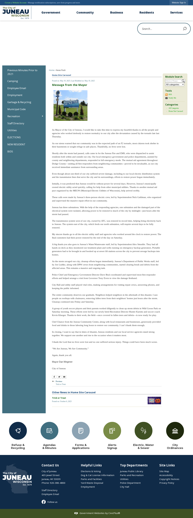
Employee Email (16, 88)
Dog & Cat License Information (97, 475)
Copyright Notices (169, 479)
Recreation (13, 116)
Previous (58, 382)
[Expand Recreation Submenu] (43, 116)
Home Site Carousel (176, 111)
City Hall (124, 486)
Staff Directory (15, 123)
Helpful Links (91, 465)
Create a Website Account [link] (15, 3)
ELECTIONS (14, 137)
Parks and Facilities (91, 479)
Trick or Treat (59, 398)
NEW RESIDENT (16, 144)
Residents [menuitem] (146, 12)
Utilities (12, 130)
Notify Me (172, 98)
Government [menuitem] (50, 12)
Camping (12, 81)
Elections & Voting (91, 471)
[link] (178, 2)
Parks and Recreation (132, 475)
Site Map (164, 471)
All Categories (174, 108)
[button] (185, 29)
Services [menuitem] (176, 12)
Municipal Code (16, 109)
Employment (14, 95)
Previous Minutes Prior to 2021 (22, 72)
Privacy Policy (166, 482)
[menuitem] (24, 72)
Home (51, 70)
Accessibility (166, 475)
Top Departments (134, 465)
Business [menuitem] (116, 12)
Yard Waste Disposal (92, 482)
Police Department (130, 482)
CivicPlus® (114, 513)
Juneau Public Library (131, 471)
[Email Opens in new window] (64, 377)
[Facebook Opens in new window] (54, 377)
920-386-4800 (57, 482)
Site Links (167, 465)
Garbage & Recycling (19, 102)
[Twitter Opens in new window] (59, 377)
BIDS (10, 151)
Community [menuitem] (85, 12)
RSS (170, 94)
